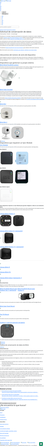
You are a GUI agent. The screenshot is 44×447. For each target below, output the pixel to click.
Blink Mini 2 (3, 122)
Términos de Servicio (4, 435)
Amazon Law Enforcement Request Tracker (13, 37)
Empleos (2, 426)
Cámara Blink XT (5, 267)
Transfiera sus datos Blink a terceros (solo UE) (20, 399)
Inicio (1, 412)
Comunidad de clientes (5, 428)
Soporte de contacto (11, 29)
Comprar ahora (3, 419)
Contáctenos (3, 417)
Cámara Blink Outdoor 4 (7, 214)
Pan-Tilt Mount (4, 314)
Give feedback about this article (9, 403)
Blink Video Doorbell (6, 89)
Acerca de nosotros (4, 424)
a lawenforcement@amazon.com (17, 39)
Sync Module (4, 145)
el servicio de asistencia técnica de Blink (35, 99)
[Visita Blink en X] (24, 442)
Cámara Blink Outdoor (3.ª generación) (12, 247)
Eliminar (3, 141)
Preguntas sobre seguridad (6, 440)
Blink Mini (3, 104)
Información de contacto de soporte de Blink (20, 391)
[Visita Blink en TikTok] (31, 442)
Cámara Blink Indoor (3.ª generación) (11, 231)
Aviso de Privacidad (4, 433)
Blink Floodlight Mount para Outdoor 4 (26, 289)
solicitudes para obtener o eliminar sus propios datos (25, 50)
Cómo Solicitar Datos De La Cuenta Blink (20, 395)
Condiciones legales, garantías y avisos (8, 431)
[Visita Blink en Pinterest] (14, 444)
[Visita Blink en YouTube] (4, 444)
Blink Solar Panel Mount (7, 306)
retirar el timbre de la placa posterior (13, 98)
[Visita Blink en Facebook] (4, 442)
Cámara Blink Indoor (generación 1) (11, 278)
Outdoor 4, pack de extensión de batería (12, 322)
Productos (2, 415)
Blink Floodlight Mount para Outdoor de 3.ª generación (8, 289)
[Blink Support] (5, 0)
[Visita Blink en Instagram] (15, 442)
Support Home (3, 29)
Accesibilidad (3, 438)
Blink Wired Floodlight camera (9, 65)
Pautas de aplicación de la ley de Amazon (14, 47)
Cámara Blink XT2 (5, 272)
